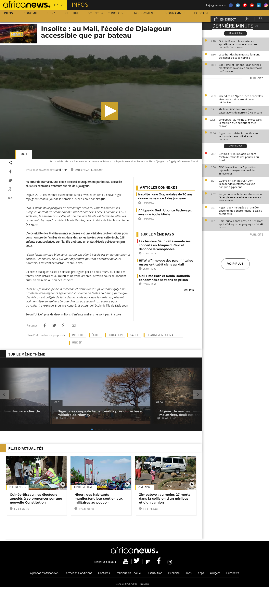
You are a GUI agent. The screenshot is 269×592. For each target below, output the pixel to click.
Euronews (232, 573)
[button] (109, 111)
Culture (72, 13)
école (96, 335)
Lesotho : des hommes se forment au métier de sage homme (239, 56)
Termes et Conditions (78, 573)
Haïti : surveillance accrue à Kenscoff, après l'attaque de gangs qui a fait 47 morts (241, 224)
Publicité (174, 573)
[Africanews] (25, 4)
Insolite (78, 335)
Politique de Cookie (128, 573)
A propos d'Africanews (44, 573)
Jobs (189, 573)
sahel (134, 335)
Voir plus (235, 264)
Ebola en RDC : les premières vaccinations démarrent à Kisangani (240, 111)
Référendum (18, 487)
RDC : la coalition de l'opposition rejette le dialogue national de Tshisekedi (238, 170)
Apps (201, 573)
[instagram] (170, 561)
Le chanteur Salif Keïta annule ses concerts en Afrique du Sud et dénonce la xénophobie (164, 245)
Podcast (201, 13)
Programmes (174, 13)
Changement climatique (164, 335)
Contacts (104, 573)
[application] (101, 102)
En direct (227, 19)
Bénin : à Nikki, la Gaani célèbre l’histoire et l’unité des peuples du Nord (239, 157)
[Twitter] (137, 561)
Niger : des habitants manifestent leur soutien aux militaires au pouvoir (239, 136)
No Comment (144, 13)
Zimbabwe (145, 487)
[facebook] (159, 561)
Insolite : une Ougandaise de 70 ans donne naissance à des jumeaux (165, 196)
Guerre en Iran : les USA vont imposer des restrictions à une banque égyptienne (237, 184)
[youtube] (126, 561)
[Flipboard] (148, 561)
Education (115, 335)
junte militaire (84, 487)
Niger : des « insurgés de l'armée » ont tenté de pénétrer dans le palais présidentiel (240, 210)
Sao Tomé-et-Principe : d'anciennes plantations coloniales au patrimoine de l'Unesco (241, 68)
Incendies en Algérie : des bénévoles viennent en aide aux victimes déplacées (241, 99)
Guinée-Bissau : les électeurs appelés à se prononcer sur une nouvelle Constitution (238, 44)
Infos (8, 13)
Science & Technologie (106, 13)
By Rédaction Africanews (41, 170)
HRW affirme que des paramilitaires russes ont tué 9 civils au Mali (166, 262)
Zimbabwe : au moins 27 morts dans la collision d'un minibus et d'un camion (240, 123)
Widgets (215, 573)
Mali (24, 154)
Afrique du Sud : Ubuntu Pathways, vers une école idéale (165, 212)
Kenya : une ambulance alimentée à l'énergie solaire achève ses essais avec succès (240, 197)
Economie (30, 13)
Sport (51, 13)
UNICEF (77, 342)
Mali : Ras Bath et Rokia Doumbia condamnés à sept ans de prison (164, 278)
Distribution (154, 573)
